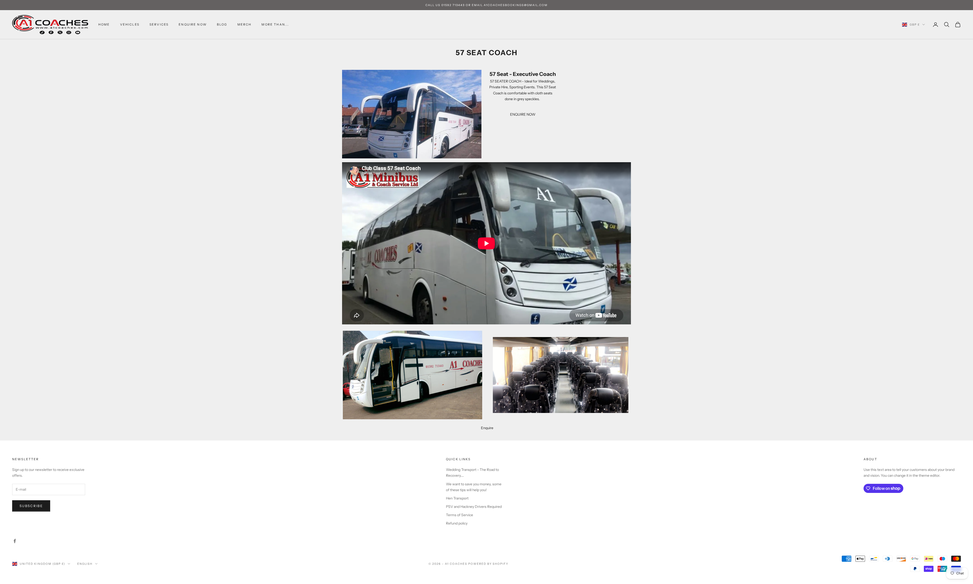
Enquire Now (193, 24)
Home (104, 24)
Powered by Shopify (488, 564)
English (85, 564)
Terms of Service (459, 515)
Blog (222, 24)
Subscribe (31, 506)
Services (159, 24)
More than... (275, 24)
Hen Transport (457, 498)
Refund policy (456, 523)
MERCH (244, 24)
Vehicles (129, 24)
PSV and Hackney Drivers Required (474, 506)
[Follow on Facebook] (14, 541)
